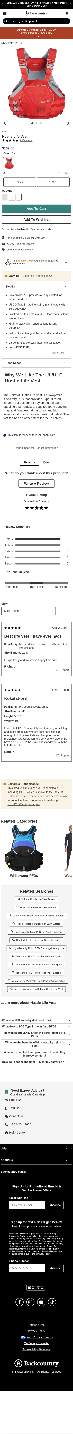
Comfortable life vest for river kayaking (38, 940)
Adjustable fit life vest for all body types (38, 956)
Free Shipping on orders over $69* (25, 237)
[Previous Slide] (2, 4)
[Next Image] (68, 123)
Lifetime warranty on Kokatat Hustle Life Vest (38, 989)
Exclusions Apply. (17, 1236)
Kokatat (6, 131)
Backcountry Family (13, 1172)
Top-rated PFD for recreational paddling (38, 972)
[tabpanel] (36, 623)
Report (65, 670)
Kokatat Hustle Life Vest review (38, 899)
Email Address (18, 1198)
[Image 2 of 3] (36, 123)
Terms (37, 1254)
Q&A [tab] (46, 463)
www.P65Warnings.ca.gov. (23, 804)
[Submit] (5, 21)
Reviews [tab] (29, 462)
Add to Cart (36, 208)
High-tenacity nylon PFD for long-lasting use (38, 948)
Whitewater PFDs (11, 43)
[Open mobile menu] (5, 13)
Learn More (58, 353)
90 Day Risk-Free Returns (19, 243)
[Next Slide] (70, 4)
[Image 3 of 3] (41, 123)
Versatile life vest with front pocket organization (38, 981)
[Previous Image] (5, 123)
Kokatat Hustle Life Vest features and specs (38, 964)
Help (4, 1148)
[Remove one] (4, 197)
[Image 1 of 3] (32, 123)
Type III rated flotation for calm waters (38, 923)
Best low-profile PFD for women (38, 907)
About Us (7, 1160)
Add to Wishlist (36, 219)
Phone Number (19, 1261)
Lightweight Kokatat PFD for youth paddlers (38, 932)
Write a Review (36, 483)
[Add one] (19, 197)
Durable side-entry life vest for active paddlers (38, 915)
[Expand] (66, 262)
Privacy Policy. (48, 1254)
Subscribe (54, 1205)
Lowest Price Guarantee (19, 249)
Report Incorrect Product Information (36, 448)
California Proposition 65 (37, 276)
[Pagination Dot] (34, 37)
